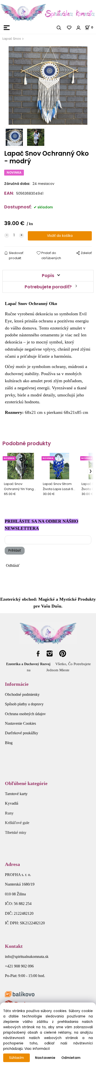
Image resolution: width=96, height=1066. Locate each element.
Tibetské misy (15, 832)
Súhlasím (16, 1057)
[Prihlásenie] (78, 28)
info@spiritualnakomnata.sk (26, 956)
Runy (9, 813)
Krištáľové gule (17, 823)
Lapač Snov (11, 39)
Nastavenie (45, 1057)
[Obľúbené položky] (69, 28)
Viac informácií (37, 1048)
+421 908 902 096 (19, 966)
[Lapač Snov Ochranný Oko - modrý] (48, 85)
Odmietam (70, 1057)
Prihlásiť (14, 550)
